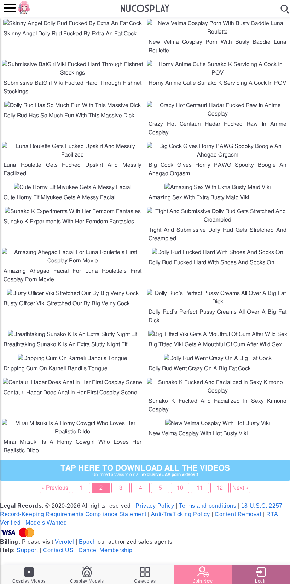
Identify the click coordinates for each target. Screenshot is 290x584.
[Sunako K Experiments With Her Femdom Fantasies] (73, 211)
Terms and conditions (207, 506)
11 (200, 488)
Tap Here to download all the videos (145, 470)
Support (27, 550)
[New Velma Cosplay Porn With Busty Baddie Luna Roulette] (217, 32)
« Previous (55, 488)
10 (180, 488)
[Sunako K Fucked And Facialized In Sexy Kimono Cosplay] (217, 391)
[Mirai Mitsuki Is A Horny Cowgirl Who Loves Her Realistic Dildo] (72, 432)
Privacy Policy (154, 506)
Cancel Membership (106, 550)
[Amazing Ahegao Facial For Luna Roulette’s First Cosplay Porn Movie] (72, 261)
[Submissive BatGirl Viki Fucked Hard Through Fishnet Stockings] (72, 73)
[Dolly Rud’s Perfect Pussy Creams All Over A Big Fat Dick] (217, 302)
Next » (240, 488)
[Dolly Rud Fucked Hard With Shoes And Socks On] (217, 252)
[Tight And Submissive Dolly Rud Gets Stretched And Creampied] (217, 220)
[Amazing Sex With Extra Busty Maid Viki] (217, 187)
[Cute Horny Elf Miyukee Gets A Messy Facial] (72, 187)
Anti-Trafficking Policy (180, 514)
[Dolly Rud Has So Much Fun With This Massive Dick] (72, 105)
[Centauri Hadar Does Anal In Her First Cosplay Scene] (72, 382)
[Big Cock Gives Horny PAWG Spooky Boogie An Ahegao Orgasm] (217, 155)
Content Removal (238, 514)
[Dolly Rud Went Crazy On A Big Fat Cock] (218, 358)
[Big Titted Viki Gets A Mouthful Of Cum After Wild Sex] (217, 334)
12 (219, 488)
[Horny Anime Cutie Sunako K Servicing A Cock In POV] (217, 73)
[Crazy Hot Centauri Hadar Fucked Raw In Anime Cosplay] (217, 114)
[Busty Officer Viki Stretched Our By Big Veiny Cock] (73, 293)
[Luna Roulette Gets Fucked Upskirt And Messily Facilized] (72, 155)
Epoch (87, 542)
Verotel (64, 542)
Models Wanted (46, 523)
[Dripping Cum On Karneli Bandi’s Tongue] (72, 358)
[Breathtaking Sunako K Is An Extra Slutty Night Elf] (72, 334)
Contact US (58, 550)
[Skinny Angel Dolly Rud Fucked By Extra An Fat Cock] (72, 23)
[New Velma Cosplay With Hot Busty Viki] (217, 423)
